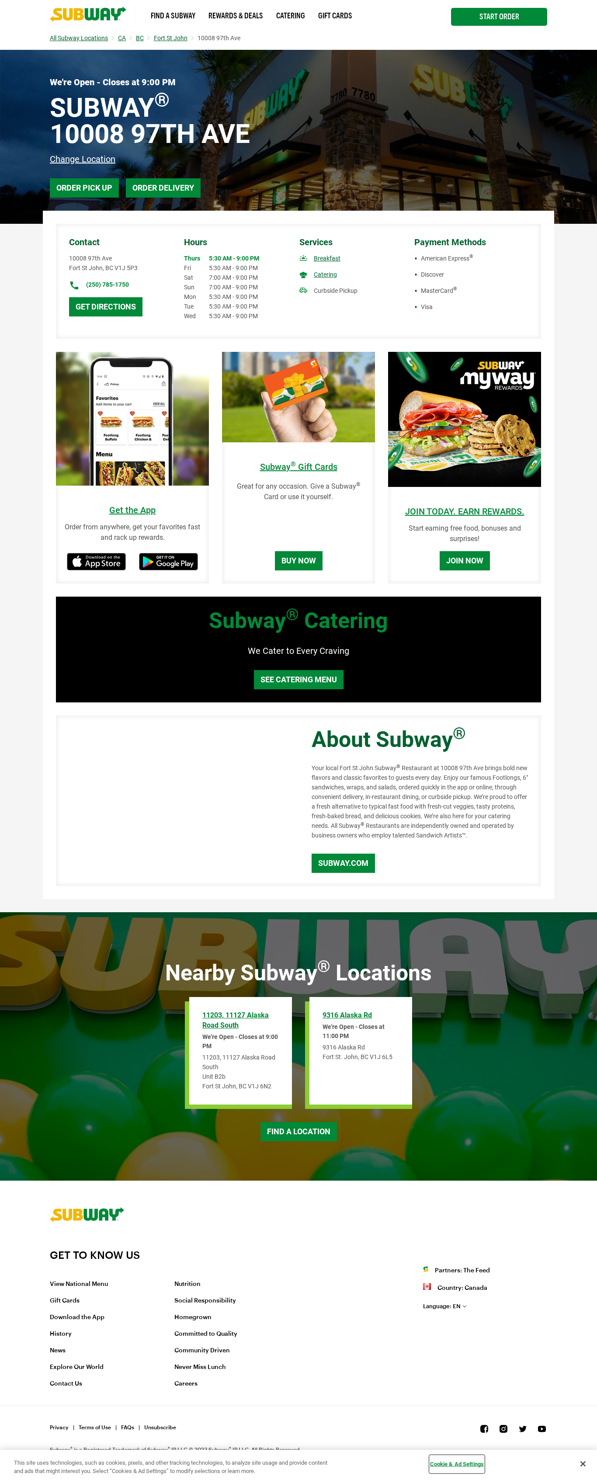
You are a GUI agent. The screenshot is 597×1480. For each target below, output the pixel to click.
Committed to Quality (205, 1334)
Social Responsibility (205, 1301)
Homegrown (193, 1317)
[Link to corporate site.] (87, 1243)
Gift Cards (335, 16)
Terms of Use (95, 1427)
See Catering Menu (298, 679)
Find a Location (298, 1131)
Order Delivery (163, 187)
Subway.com (343, 863)
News (58, 1351)
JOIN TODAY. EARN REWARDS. (464, 512)
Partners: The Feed (462, 1271)
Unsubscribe (160, 1427)
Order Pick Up (84, 187)
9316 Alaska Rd (347, 1015)
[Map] (174, 801)
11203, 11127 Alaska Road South (235, 1020)
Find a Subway (173, 16)
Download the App (77, 1317)
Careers (186, 1384)
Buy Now (298, 560)
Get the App (132, 510)
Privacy (59, 1427)
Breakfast (327, 258)
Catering (290, 16)
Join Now (464, 560)
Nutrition (187, 1284)
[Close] (583, 1463)
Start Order (499, 17)
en (442, 1306)
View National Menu (79, 1284)
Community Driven (202, 1351)
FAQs (127, 1427)
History (61, 1334)
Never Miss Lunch (200, 1367)
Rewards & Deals (235, 16)
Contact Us (66, 1384)
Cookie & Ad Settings (457, 1464)
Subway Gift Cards (298, 467)
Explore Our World (77, 1367)
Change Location (82, 159)
